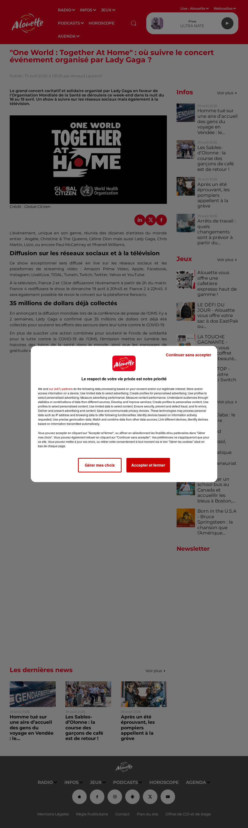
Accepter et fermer (148, 465)
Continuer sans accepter (188, 355)
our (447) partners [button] (61, 389)
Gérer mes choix (100, 465)
